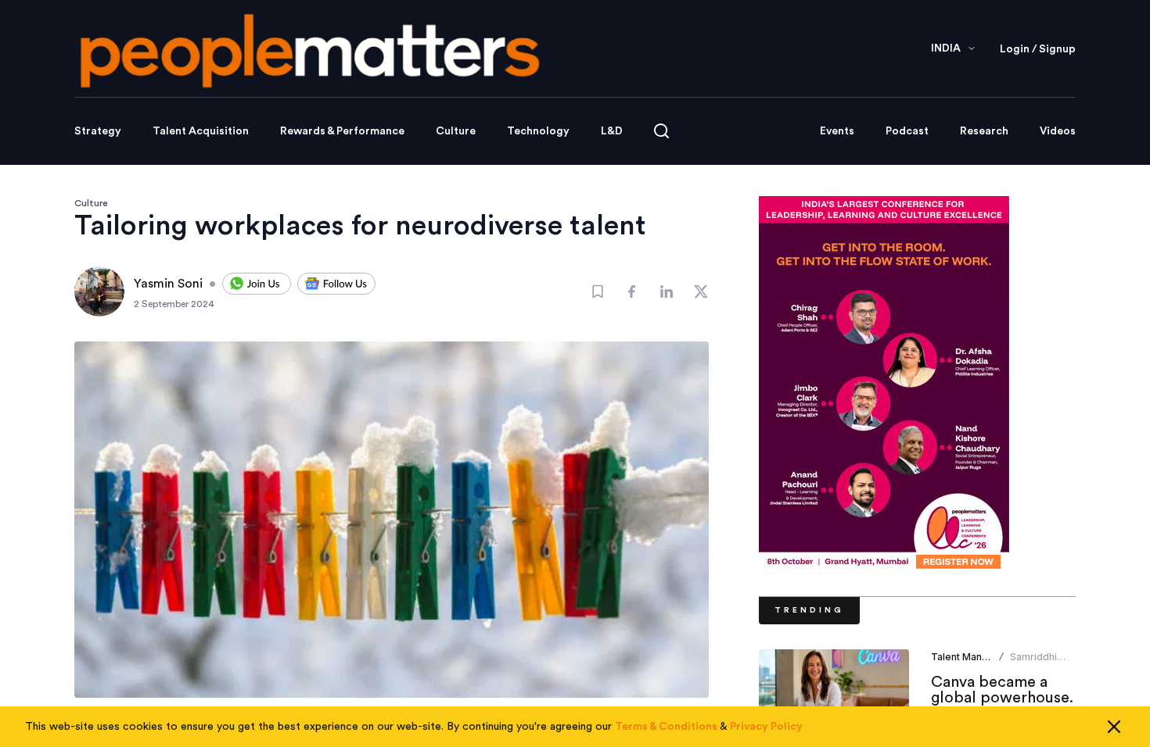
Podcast (907, 131)
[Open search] (661, 130)
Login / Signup (1038, 49)
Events (837, 131)
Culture (456, 131)
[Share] (632, 291)
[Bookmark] (598, 291)
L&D (612, 131)
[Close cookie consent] (1114, 727)
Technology (538, 131)
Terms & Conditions (666, 726)
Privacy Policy (766, 726)
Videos (1058, 131)
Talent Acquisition (201, 131)
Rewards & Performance (342, 131)
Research (984, 131)
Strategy (97, 131)
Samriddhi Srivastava (1034, 663)
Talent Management (977, 657)
